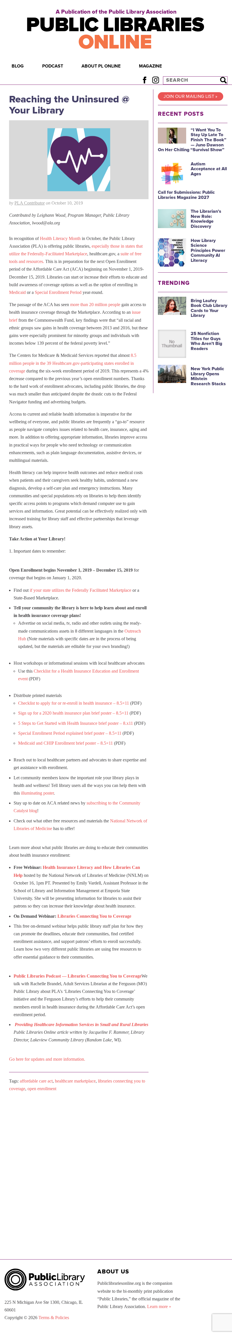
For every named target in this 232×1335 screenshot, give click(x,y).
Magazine (150, 66)
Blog (18, 66)
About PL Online (101, 66)
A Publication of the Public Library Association (116, 12)
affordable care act (36, 1081)
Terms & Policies (53, 1317)
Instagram (155, 80)
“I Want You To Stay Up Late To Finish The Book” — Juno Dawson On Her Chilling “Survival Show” (192, 140)
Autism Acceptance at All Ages (209, 169)
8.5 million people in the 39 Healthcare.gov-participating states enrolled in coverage (72, 363)
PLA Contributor (29, 203)
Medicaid (17, 292)
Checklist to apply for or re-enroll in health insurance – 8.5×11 (73, 703)
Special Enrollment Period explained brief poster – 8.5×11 (69, 733)
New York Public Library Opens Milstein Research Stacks (208, 376)
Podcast (52, 66)
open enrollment (41, 1088)
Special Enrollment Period (58, 292)
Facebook (144, 80)
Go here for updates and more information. (47, 1059)
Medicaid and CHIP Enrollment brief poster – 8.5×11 (65, 743)
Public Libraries (115, 33)
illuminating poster (37, 793)
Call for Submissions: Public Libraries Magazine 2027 (186, 194)
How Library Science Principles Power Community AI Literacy (208, 250)
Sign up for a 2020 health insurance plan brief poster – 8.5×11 (73, 713)
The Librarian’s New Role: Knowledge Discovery (206, 219)
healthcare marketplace (75, 1081)
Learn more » (159, 1306)
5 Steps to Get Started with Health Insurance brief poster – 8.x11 (75, 723)
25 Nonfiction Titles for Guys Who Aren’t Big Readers (206, 341)
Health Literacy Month (60, 238)
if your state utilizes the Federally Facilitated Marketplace (80, 590)
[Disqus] (79, 1168)
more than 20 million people (95, 304)
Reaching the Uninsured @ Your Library (69, 104)
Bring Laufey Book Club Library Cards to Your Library (209, 308)
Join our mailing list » (190, 96)
